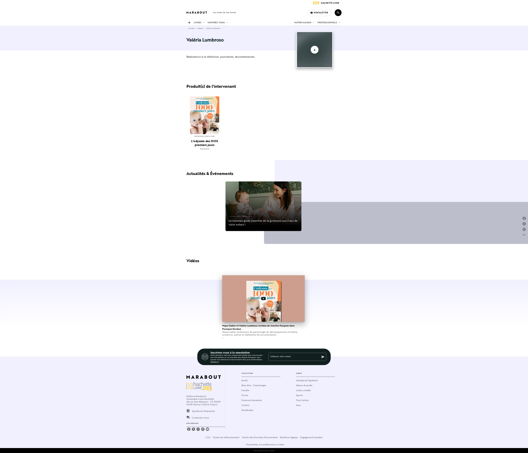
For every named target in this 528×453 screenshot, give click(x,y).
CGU (208, 437)
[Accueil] (198, 12)
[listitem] (188, 429)
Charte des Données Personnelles (260, 437)
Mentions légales (289, 437)
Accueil (192, 28)
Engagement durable (311, 437)
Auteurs (200, 28)
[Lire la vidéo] (263, 299)
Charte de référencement (226, 437)
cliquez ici (215, 361)
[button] (319, 12)
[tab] (189, 22)
